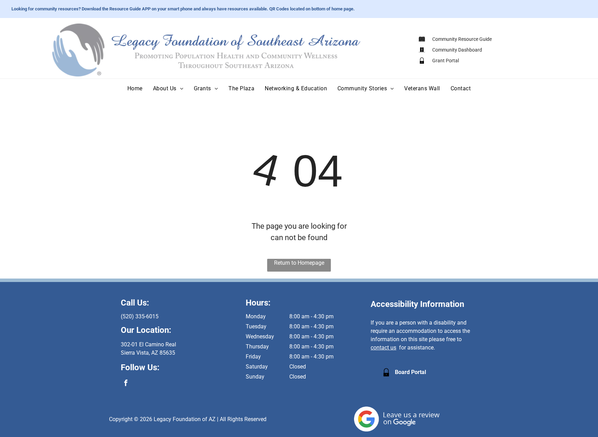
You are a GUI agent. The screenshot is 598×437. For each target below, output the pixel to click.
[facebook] (126, 384)
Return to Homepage (299, 263)
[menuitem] (135, 88)
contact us (383, 347)
